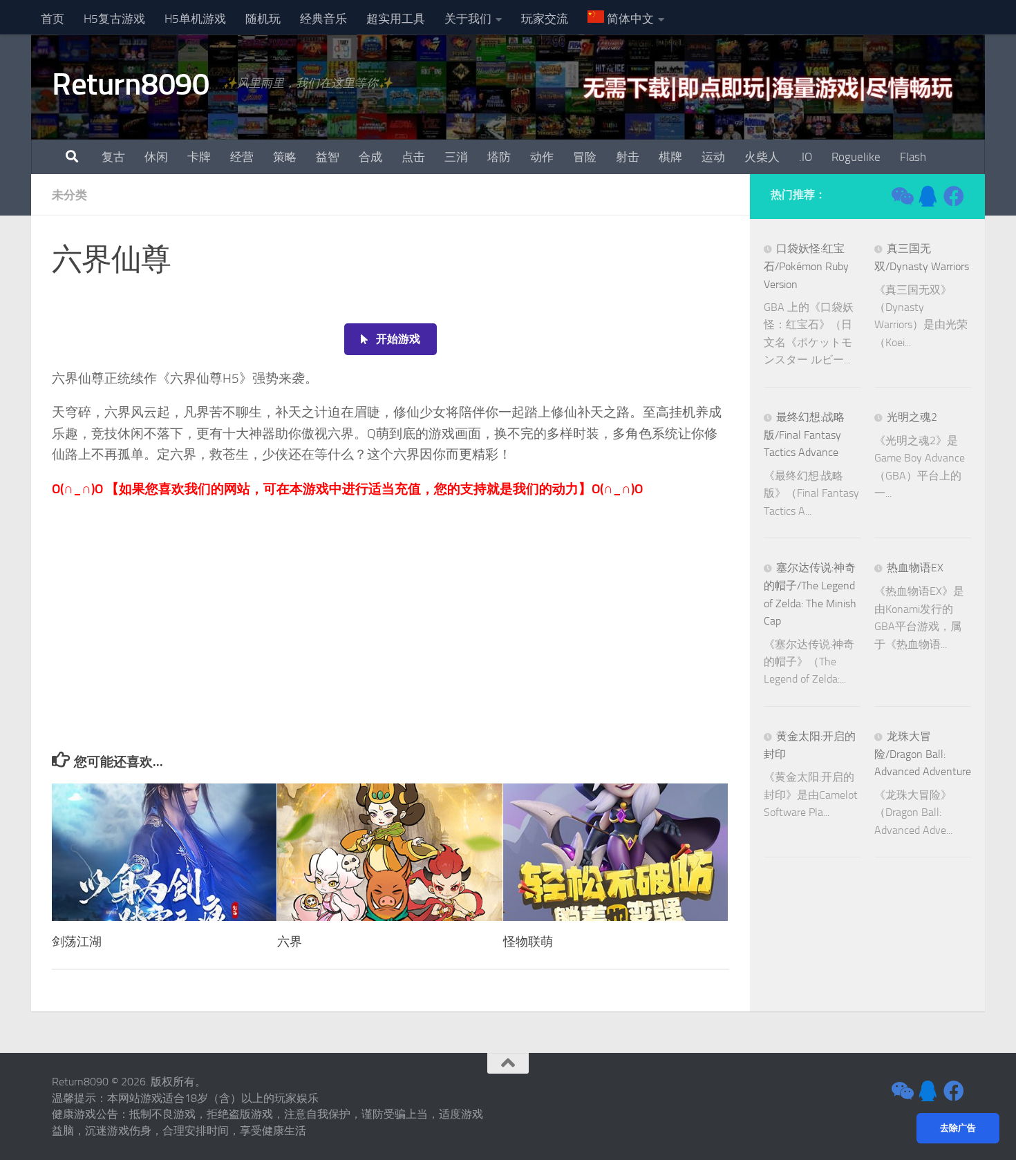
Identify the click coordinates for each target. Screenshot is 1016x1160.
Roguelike (856, 157)
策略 (285, 157)
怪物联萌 (528, 941)
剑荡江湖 (77, 941)
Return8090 (130, 84)
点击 (413, 157)
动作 (542, 157)
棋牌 (670, 157)
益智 (327, 157)
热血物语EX (915, 567)
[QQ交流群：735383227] (927, 196)
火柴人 (762, 157)
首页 (52, 19)
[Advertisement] (390, 648)
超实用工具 (395, 19)
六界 (289, 941)
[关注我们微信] (901, 196)
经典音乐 (323, 19)
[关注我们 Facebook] (953, 196)
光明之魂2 (912, 417)
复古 (113, 157)
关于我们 (467, 19)
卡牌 (199, 157)
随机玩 (263, 19)
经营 (242, 157)
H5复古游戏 (114, 19)
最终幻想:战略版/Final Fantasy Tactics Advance (804, 434)
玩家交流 (544, 19)
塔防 (499, 157)
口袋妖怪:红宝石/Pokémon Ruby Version (806, 266)
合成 (370, 157)
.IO (805, 157)
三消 (456, 157)
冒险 (584, 157)
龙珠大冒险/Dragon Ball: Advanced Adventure (922, 754)
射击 (627, 157)
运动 (713, 157)
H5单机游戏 (195, 19)
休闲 (156, 157)
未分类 (69, 195)
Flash (913, 157)
